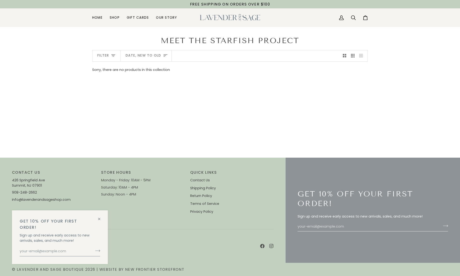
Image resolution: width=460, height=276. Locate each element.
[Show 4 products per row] (362, 55)
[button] (114, 17)
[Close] (101, 217)
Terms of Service (204, 203)
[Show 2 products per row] (344, 55)
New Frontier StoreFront (154, 269)
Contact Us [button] (26, 172)
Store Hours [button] (116, 172)
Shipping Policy (203, 188)
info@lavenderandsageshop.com (41, 199)
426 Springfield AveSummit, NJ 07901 (28, 183)
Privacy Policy (201, 211)
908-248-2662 (25, 192)
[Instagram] (271, 246)
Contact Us (200, 180)
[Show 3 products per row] (353, 55)
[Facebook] (262, 246)
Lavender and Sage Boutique (50, 269)
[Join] (96, 250)
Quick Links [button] (203, 172)
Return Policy (201, 195)
